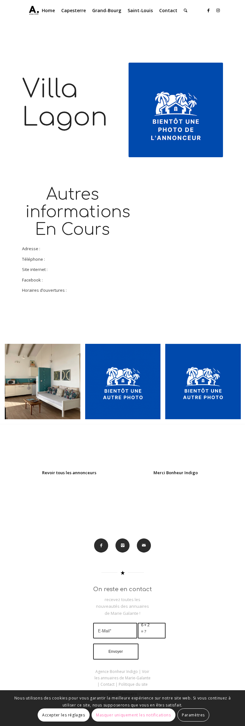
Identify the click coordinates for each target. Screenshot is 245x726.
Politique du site (133, 684)
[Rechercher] (185, 10)
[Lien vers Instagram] (218, 10)
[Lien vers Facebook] (208, 10)
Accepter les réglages (63, 715)
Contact (107, 684)
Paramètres (193, 715)
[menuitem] (48, 10)
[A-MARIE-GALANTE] (32, 10)
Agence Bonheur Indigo (116, 671)
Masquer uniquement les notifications (133, 715)
